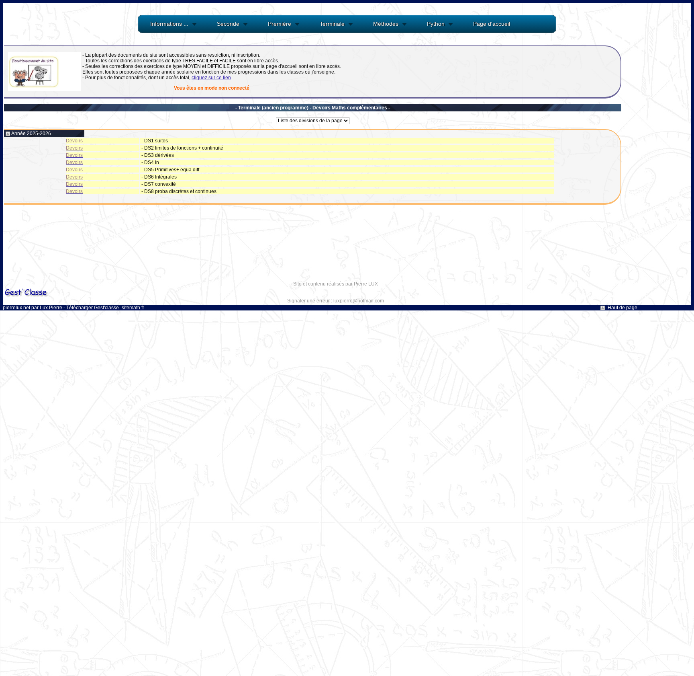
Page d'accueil (491, 24)
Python (436, 24)
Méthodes (385, 24)
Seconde (228, 24)
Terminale (332, 24)
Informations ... (169, 24)
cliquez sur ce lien (211, 77)
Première (279, 24)
